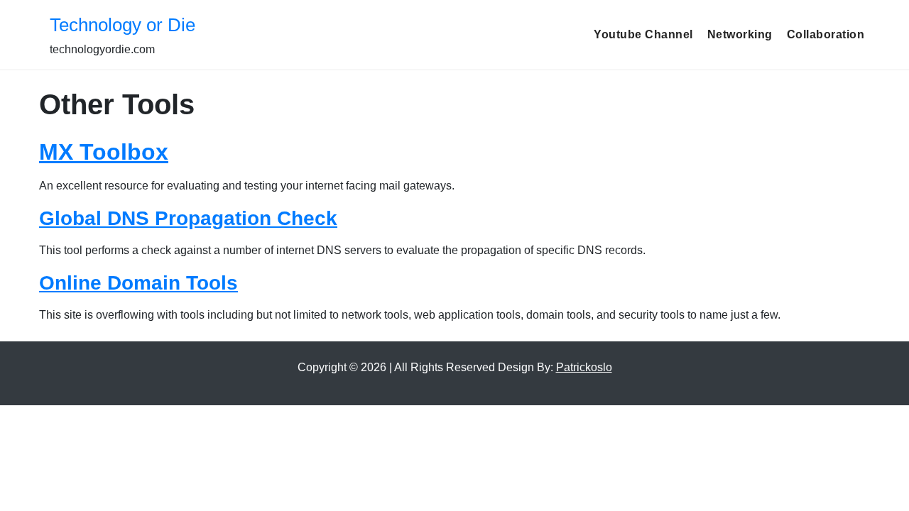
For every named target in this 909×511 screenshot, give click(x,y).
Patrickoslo (584, 367)
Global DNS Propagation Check (188, 218)
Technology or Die (122, 24)
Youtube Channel (643, 34)
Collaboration (826, 34)
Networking (740, 34)
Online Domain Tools (138, 283)
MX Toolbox (103, 152)
